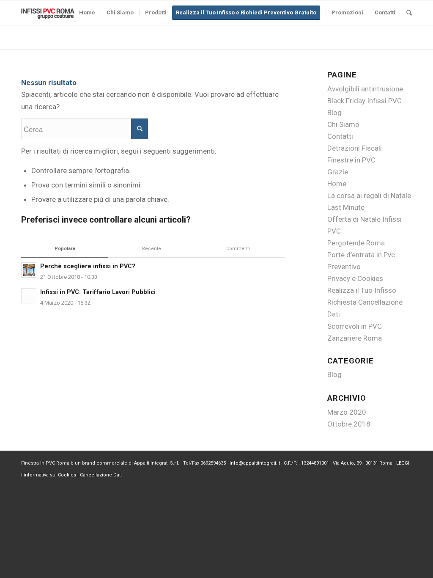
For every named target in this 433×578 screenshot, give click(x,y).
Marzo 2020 (346, 412)
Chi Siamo (343, 124)
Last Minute (345, 207)
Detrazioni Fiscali (354, 148)
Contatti (340, 136)
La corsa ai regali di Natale (369, 195)
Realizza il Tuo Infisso (361, 290)
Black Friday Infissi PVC (364, 100)
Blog (334, 112)
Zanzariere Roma (354, 338)
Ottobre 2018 (348, 424)
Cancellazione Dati (101, 475)
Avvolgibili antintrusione (365, 89)
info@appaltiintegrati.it (255, 463)
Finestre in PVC (351, 160)
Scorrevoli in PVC (354, 326)
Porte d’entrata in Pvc (361, 254)
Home (336, 183)
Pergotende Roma (356, 243)
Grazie (337, 172)
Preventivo (344, 266)
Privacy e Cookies (355, 278)
